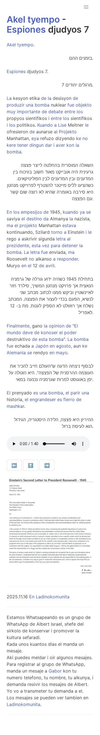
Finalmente (18, 326)
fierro (69, 399)
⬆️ (30, 465)
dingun (36, 145)
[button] (86, 7)
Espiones (26, 29)
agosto (63, 346)
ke (78, 138)
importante (28, 111)
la (49, 98)
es (35, 393)
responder (67, 259)
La (9, 98)
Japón (41, 346)
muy (11, 111)
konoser (49, 332)
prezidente (18, 245)
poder (70, 332)
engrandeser (43, 399)
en (23, 265)
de (43, 98)
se (88, 212)
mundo (14, 332)
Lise (62, 125)
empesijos (31, 212)
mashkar (15, 406)
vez (45, 245)
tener (22, 145)
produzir (15, 105)
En (9, 212)
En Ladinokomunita (49, 596)
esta (36, 245)
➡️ (47, 465)
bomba (42, 105)
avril (50, 265)
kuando (70, 212)
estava (69, 225)
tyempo (44, 19)
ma (10, 225)
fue (71, 105)
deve (27, 332)
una (29, 105)
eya (35, 138)
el (23, 218)
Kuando (45, 125)
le (87, 125)
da (46, 218)
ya (82, 212)
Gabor (55, 671)
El (76, 326)
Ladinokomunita (23, 704)
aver (60, 145)
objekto (84, 105)
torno (56, 232)
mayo (62, 352)
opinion (56, 326)
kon (70, 145)
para (55, 245)
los (80, 111)
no (85, 138)
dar (48, 145)
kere (11, 145)
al (56, 131)
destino (34, 218)
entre (69, 111)
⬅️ (14, 465)
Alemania (16, 352)
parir (75, 393)
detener (70, 245)
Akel (16, 19)
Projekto (68, 131)
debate (55, 111)
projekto (28, 225)
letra (61, 239)
